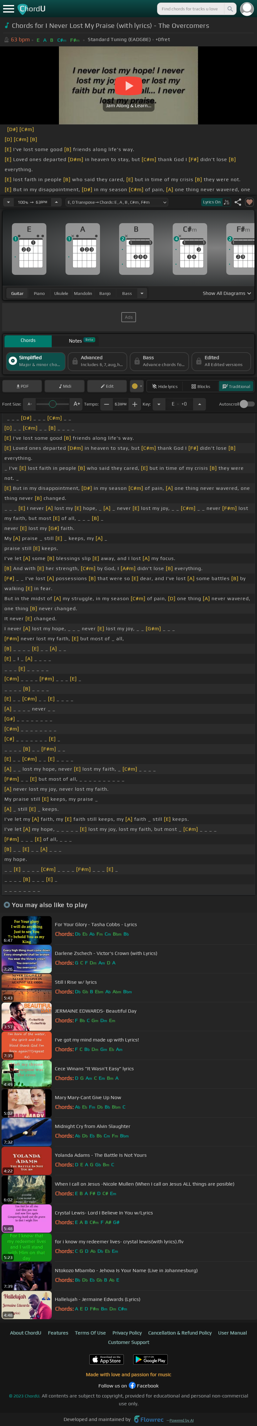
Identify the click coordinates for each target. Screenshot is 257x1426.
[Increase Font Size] (76, 404)
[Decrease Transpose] (159, 404)
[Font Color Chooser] (137, 386)
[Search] (229, 9)
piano (39, 293)
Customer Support (128, 1342)
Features (58, 1333)
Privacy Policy (127, 1333)
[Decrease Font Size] (29, 404)
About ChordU (25, 1333)
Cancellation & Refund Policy (180, 1333)
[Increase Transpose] (199, 404)
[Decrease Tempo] (8, 202)
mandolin (83, 293)
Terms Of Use (90, 1333)
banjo (105, 293)
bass (127, 293)
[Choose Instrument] (142, 293)
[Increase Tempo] (56, 202)
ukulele (61, 293)
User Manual (232, 1333)
